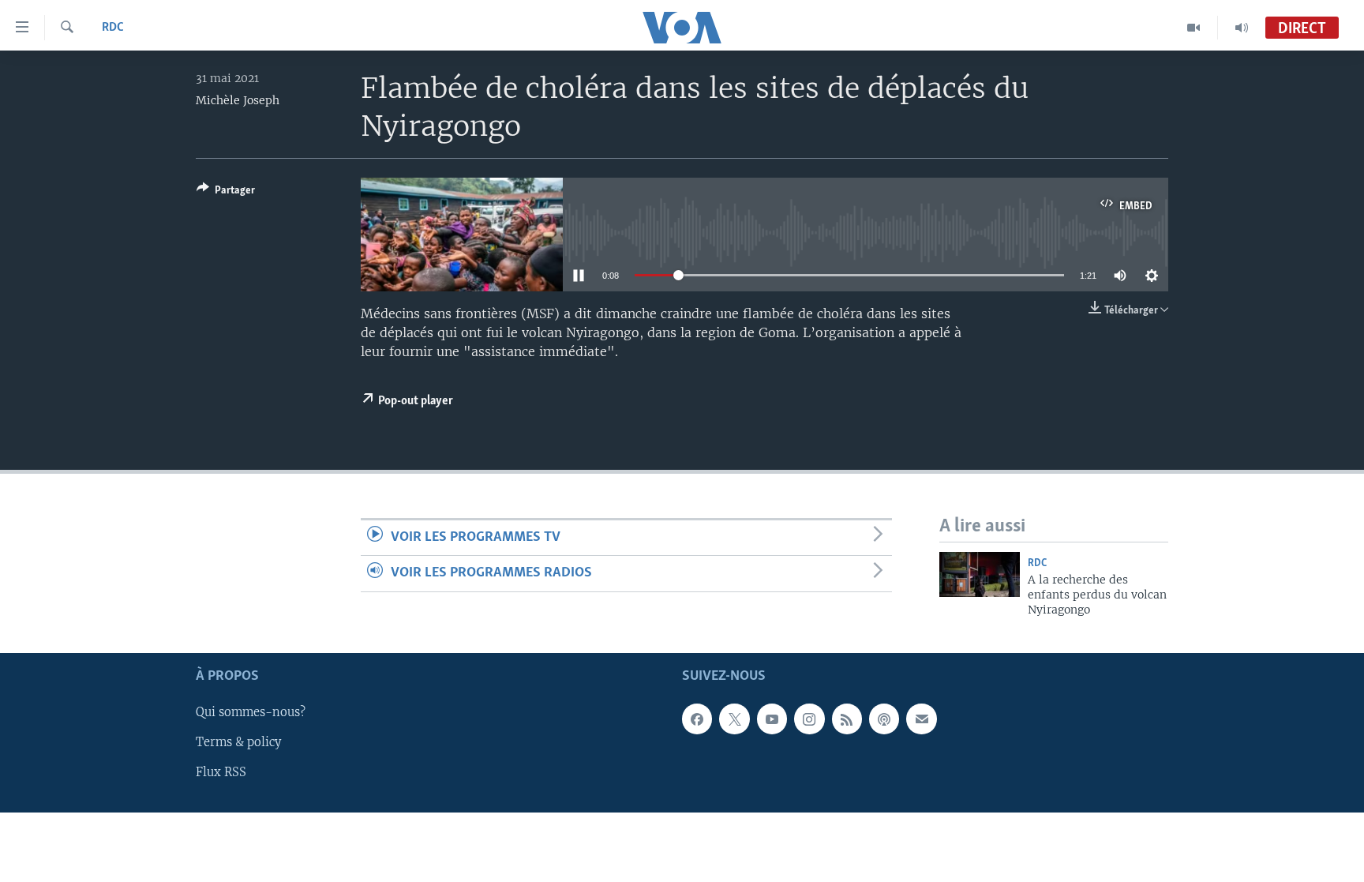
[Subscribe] (921, 719)
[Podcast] (884, 719)
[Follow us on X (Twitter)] (734, 719)
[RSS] (847, 719)
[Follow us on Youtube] (772, 719)
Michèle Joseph (237, 100)
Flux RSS (221, 772)
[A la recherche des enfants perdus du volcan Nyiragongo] (979, 574)
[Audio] (1241, 27)
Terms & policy (238, 742)
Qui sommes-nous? (250, 712)
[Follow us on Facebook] (697, 719)
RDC (113, 27)
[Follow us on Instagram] (809, 719)
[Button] (226, 193)
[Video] (1194, 27)
